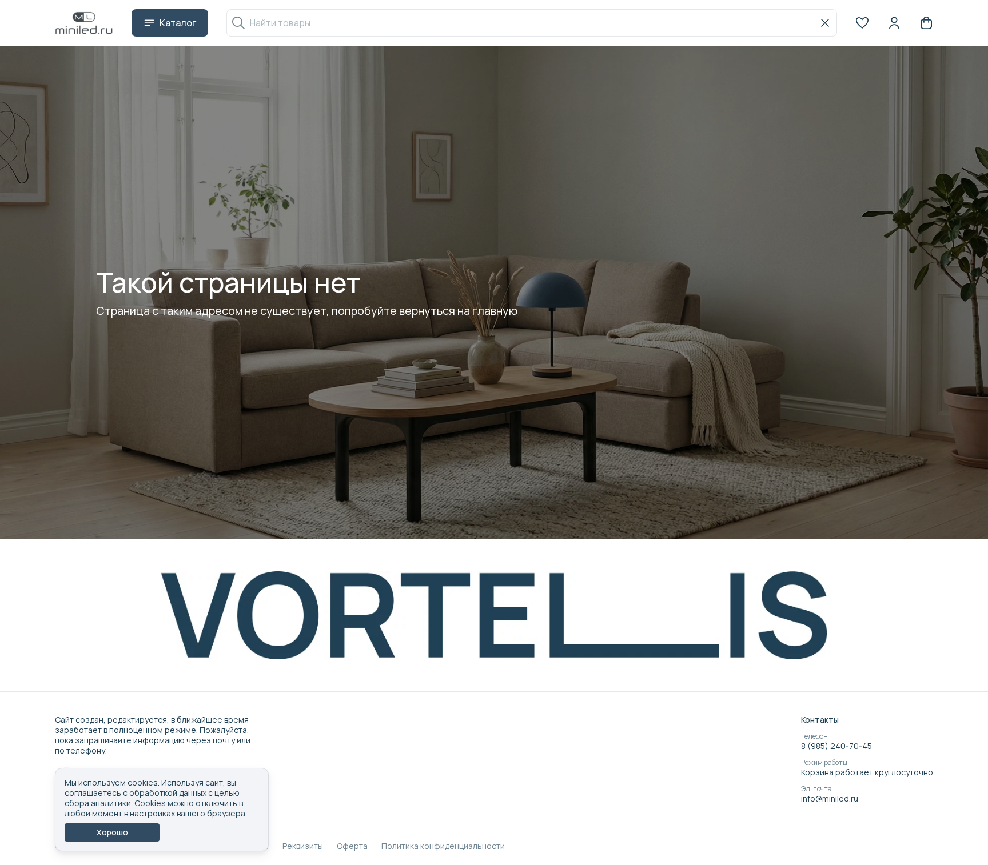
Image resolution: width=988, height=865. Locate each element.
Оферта (352, 846)
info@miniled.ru (829, 799)
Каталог (178, 23)
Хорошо (112, 832)
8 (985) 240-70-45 (836, 746)
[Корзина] (926, 23)
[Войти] (894, 23)
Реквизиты (302, 846)
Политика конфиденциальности (443, 846)
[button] (862, 23)
